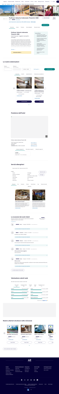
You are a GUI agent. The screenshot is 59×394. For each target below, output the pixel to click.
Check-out (15, 67)
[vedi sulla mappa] (29, 127)
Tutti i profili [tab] (16, 286)
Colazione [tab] (22, 184)
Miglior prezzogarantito (54, 18)
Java (11, 4)
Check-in (6, 67)
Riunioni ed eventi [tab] (44, 184)
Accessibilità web (27, 368)
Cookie (45, 384)
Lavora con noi (8, 371)
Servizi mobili (36, 368)
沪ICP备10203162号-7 (32, 387)
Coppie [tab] (35, 286)
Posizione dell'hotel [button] (18, 113)
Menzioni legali (50, 384)
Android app (36, 371)
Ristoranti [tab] (13, 184)
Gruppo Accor (8, 368)
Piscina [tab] (27, 184)
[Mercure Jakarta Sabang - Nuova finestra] (40, 329)
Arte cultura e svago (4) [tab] (29, 149)
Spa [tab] (38, 184)
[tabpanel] (29, 90)
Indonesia (8, 4)
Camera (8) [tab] (17, 74)
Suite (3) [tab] (22, 74)
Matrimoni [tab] (29, 186)
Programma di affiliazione (9, 374)
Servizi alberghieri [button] (17, 164)
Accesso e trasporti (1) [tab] (20, 149)
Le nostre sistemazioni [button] (11, 62)
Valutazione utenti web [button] (19, 278)
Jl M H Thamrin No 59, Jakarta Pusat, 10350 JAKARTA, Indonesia (19, 21)
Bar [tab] (18, 184)
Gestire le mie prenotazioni (47, 368)
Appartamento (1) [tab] (29, 74)
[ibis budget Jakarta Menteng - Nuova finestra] (12, 329)
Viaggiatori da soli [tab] (41, 286)
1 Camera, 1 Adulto (26, 69)
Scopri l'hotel (13, 342)
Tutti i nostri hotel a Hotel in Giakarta (10, 348)
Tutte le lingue (27, 371)
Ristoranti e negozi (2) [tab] (39, 149)
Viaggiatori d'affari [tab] (24, 286)
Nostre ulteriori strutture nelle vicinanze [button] (17, 321)
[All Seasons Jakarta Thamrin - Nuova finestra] (26, 329)
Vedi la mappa (33, 21)
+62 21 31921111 (34, 142)
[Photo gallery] (29, 10)
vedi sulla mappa (10, 339)
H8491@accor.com (34, 145)
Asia (5, 4)
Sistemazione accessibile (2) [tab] (39, 74)
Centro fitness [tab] (33, 184)
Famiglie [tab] (30, 286)
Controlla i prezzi (49, 69)
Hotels (3, 4)
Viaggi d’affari (17, 368)
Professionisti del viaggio (18, 371)
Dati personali (41, 384)
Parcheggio (42, 174)
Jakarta (14, 4)
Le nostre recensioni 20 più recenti (17, 270)
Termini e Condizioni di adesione (32, 384)
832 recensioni (18, 19)
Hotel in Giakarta (18, 4)
